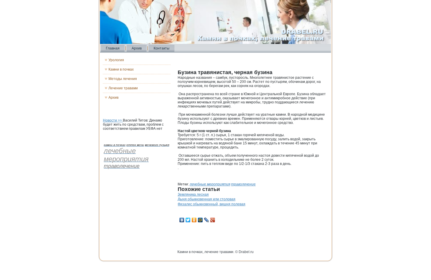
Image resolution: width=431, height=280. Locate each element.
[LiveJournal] (206, 220)
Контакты (161, 48)
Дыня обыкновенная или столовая (206, 199)
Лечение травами (123, 88)
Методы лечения (122, 79)
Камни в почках (121, 69)
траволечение (243, 184)
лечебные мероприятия (210, 184)
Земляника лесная (193, 194)
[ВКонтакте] (182, 220)
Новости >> (113, 120)
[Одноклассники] (194, 220)
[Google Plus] (213, 220)
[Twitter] (188, 220)
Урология (116, 60)
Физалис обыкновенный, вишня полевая (211, 204)
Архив (137, 48)
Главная (113, 48)
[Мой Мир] (200, 220)
